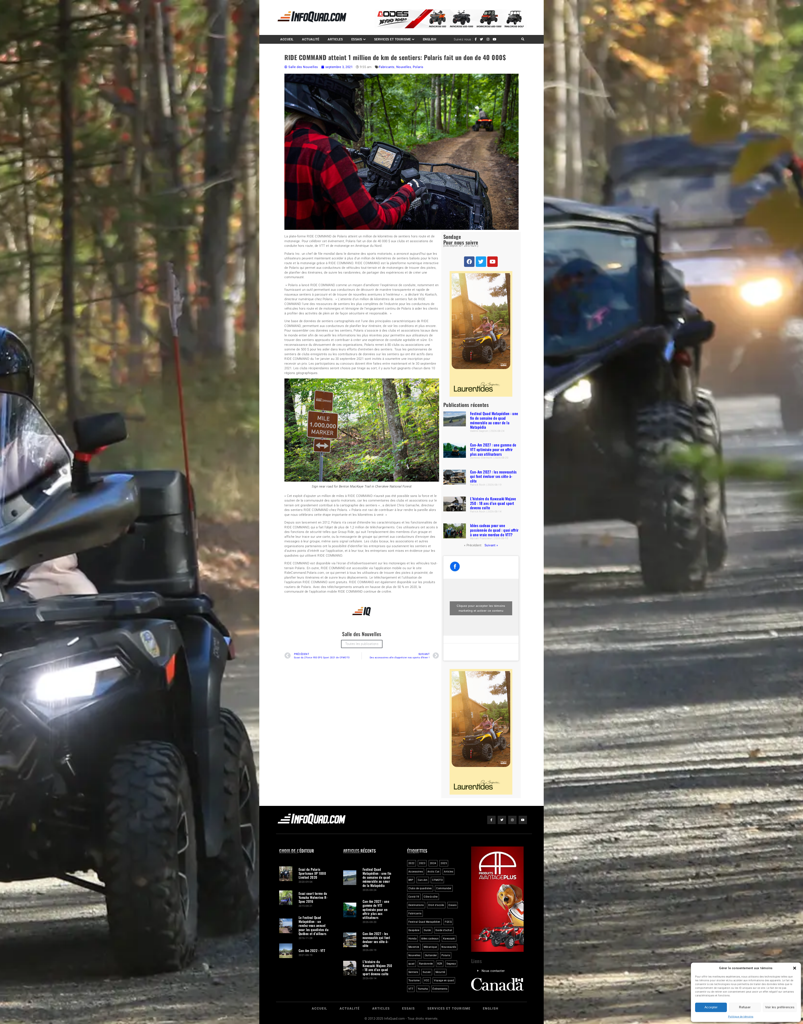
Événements (439, 988)
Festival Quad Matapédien (424, 921)
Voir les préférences (779, 1007)
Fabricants (387, 67)
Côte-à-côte (431, 896)
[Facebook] (469, 261)
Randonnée (426, 963)
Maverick (413, 947)
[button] (795, 968)
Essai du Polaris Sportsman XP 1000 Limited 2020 (312, 873)
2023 (422, 863)
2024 (433, 863)
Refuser (745, 1007)
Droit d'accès (436, 905)
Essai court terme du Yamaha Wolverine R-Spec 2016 (313, 897)
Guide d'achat (443, 930)
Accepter (711, 1007)
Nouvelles (403, 67)
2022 (411, 863)
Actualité (310, 39)
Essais (356, 39)
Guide (427, 930)
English (429, 39)
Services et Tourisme (392, 39)
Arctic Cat (433, 871)
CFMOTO (437, 880)
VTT (410, 988)
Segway (451, 963)
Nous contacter (493, 971)
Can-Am (423, 880)
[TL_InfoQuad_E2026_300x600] (481, 396)
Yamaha (423, 988)
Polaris (418, 67)
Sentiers (413, 972)
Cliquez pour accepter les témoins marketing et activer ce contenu (481, 608)
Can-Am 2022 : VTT (312, 950)
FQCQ (448, 921)
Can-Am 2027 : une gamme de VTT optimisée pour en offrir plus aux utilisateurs (493, 449)
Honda (412, 938)
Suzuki (427, 972)
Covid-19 (413, 896)
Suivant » (491, 545)
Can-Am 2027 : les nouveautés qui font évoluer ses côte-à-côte (493, 476)
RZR (439, 963)
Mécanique (430, 947)
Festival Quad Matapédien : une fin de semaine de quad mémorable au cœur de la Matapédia (494, 420)
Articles (335, 39)
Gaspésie (413, 930)
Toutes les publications (361, 644)
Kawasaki (449, 938)
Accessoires (415, 871)
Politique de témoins (740, 1016)
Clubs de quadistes (420, 888)
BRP (410, 880)
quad (411, 963)
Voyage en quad (444, 980)
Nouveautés (448, 947)
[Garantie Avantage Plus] (497, 951)
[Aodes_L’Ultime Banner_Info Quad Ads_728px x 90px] (451, 27)
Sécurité (440, 972)
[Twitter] (481, 261)
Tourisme (414, 980)
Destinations (416, 905)
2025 (444, 863)
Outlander (431, 955)
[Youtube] (492, 261)
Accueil (287, 39)
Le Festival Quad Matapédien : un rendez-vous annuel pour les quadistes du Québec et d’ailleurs (314, 925)
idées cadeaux (430, 938)
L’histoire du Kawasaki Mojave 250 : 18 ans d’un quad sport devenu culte (493, 503)
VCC (427, 980)
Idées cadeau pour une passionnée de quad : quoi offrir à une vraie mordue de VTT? (494, 530)
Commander (443, 888)
